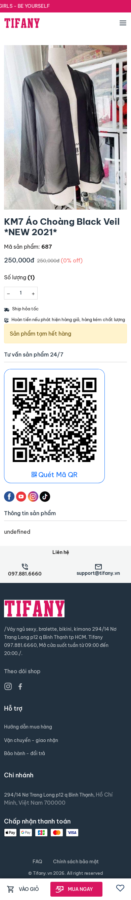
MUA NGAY (80, 889)
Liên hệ (60, 552)
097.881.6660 (25, 574)
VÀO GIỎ (29, 889)
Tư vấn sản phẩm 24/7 (33, 354)
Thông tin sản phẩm (30, 513)
